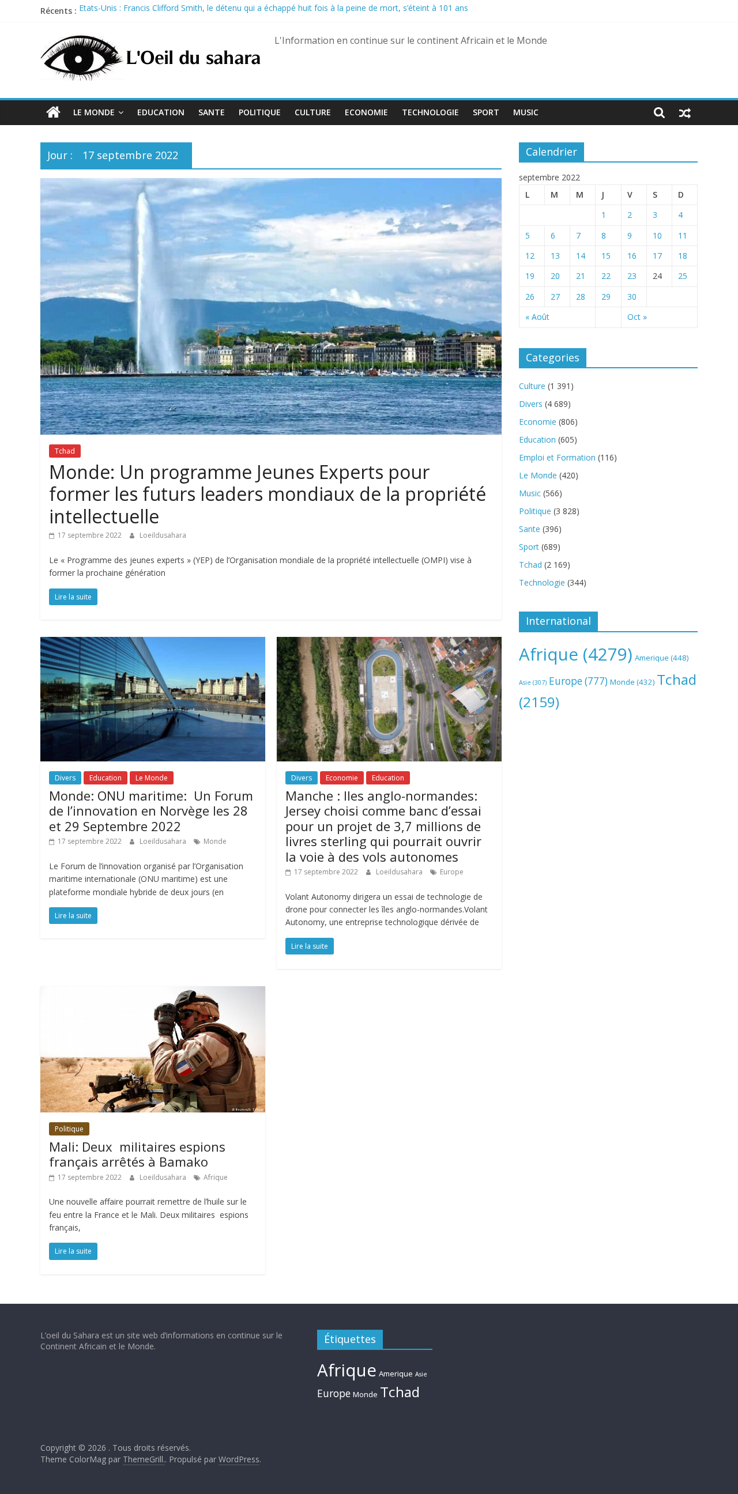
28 (580, 296)
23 (632, 275)
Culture (313, 112)
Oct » (637, 316)
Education (160, 112)
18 (682, 255)
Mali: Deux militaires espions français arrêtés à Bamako (137, 1154)
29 (606, 296)
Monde (215, 841)
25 (682, 275)
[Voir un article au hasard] (685, 112)
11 (682, 235)
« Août (537, 316)
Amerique (662, 657)
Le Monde (94, 112)
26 (529, 296)
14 (580, 255)
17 (657, 255)
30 (632, 296)
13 (555, 255)
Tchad (65, 451)
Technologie (430, 112)
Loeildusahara (163, 535)
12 (529, 255)
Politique (260, 112)
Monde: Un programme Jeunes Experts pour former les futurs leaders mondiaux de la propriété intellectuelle (267, 494)
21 (580, 275)
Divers (65, 778)
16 (632, 255)
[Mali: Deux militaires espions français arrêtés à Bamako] (152, 993)
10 (657, 235)
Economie (366, 112)
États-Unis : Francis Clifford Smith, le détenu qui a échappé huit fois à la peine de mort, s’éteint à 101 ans (273, 10)
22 (606, 275)
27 (555, 296)
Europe (452, 872)
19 (529, 275)
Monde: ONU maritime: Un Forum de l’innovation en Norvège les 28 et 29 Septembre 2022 (151, 811)
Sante (211, 112)
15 (606, 255)
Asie (533, 682)
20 (555, 275)
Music (526, 112)
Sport (486, 112)
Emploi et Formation (557, 457)
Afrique (216, 1177)
